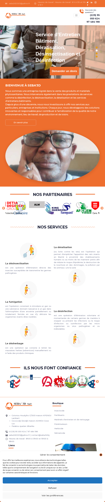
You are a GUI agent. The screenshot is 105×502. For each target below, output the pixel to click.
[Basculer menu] (76, 15)
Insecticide (59, 411)
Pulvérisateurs (60, 424)
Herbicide (58, 428)
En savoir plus (21, 122)
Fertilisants (59, 415)
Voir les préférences (52, 495)
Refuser (52, 488)
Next (101, 208)
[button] (101, 454)
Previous (3, 208)
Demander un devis (64, 71)
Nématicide (59, 433)
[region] (52, 52)
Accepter (53, 480)
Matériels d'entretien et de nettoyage (71, 419)
